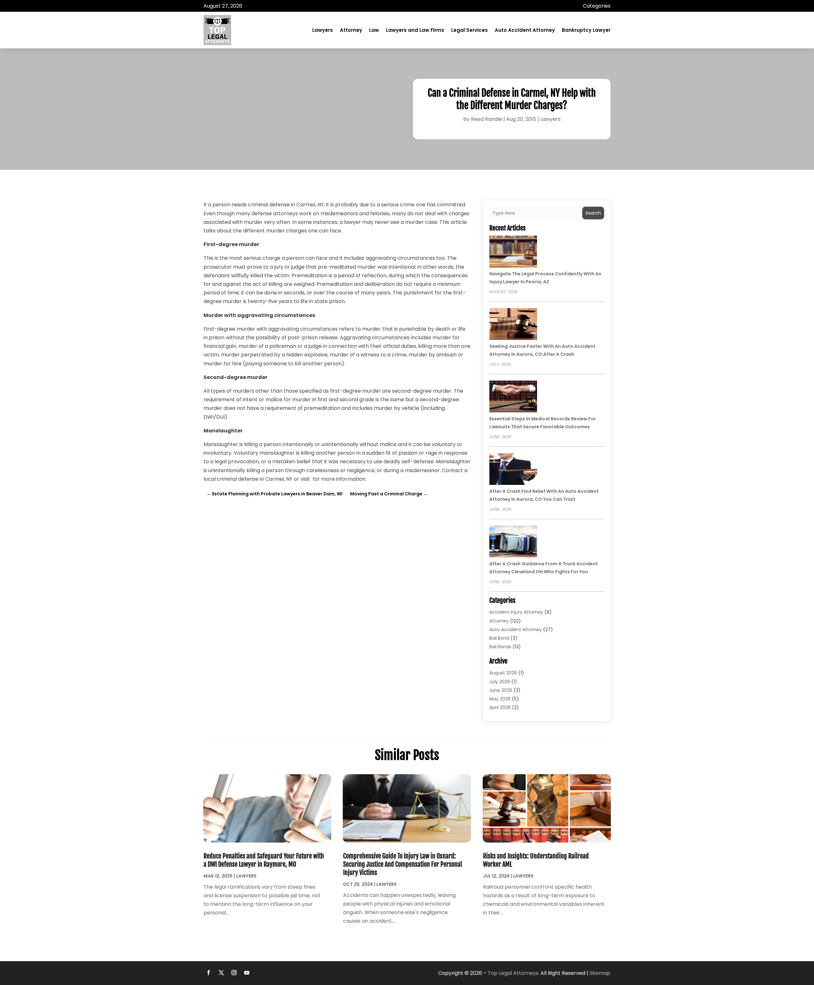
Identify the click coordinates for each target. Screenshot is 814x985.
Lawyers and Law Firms (415, 30)
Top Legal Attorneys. (513, 973)
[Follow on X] (221, 973)
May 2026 (500, 699)
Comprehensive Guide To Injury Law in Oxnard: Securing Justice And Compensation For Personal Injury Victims (402, 864)
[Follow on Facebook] (209, 973)
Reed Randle (486, 119)
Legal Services (469, 30)
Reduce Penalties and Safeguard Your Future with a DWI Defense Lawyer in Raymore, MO (264, 860)
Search (593, 213)
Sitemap (600, 973)
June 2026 (500, 690)
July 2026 (499, 681)
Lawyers (322, 30)
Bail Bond (499, 638)
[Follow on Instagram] (234, 973)
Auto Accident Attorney (525, 30)
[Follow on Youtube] (247, 973)
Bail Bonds (500, 647)
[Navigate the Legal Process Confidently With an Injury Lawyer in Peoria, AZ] (513, 252)
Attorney (351, 30)
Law (374, 30)
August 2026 (503, 673)
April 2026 (500, 707)
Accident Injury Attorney (516, 612)
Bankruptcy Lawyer (586, 30)
